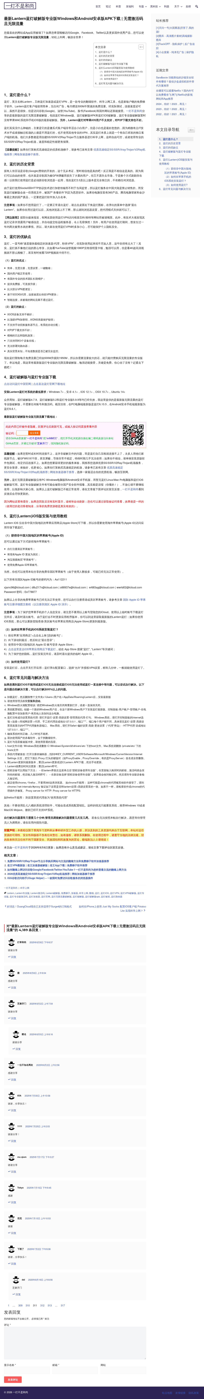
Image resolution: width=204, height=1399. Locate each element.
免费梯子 (65, 893)
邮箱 (55, 1365)
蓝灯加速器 (34, 896)
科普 (118, 6)
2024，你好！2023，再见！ (171, 104)
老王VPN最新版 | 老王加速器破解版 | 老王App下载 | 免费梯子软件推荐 (47, 865)
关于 (176, 6)
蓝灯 (97, 893)
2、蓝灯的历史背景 (104, 55)
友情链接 (180, 1393)
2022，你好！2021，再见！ (171, 114)
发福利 (130, 6)
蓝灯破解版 (78, 896)
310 (28, 1305)
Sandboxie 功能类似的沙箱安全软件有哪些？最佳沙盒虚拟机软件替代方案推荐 (175, 81)
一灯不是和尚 (20, 6)
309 (20, 1305)
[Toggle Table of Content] (139, 47)
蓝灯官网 (45, 896)
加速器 (74, 893)
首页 (98, 6)
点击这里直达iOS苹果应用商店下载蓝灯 (32, 649)
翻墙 (91, 893)
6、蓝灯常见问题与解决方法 (109, 83)
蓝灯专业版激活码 (19, 896)
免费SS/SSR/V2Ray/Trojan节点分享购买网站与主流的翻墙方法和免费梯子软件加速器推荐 (58, 861)
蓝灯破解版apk (92, 896)
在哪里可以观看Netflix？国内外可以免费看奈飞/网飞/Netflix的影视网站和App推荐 (175, 94)
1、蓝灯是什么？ (103, 51)
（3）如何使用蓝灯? (108, 78)
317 (63, 1305)
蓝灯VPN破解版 (128, 893)
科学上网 (24, 887)
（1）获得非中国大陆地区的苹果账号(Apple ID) (121, 71)
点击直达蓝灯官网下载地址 (49, 384)
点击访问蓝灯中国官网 (17, 384)
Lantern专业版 (22, 893)
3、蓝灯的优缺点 (103, 59)
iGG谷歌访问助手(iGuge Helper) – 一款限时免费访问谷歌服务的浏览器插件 (50, 878)
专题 (141, 6)
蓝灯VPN (114, 893)
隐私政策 (194, 1393)
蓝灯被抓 (105, 896)
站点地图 (167, 1393)
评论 (7, 1325)
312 (42, 1305)
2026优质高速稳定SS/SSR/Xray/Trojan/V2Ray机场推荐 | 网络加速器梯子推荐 (51, 874)
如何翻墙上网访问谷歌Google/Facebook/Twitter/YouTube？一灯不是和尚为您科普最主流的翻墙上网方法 (66, 869)
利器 (166, 6)
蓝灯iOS (105, 893)
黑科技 (154, 6)
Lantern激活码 (38, 893)
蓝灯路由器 (116, 896)
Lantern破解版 (53, 893)
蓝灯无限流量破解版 (61, 896)
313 (50, 1305)
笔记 (108, 6)
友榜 (188, 6)
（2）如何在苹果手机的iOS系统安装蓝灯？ (119, 75)
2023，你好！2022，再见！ (171, 109)
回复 (13, 957)
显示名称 (10, 1365)
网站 (103, 1365)
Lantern (10, 893)
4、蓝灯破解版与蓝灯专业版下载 (111, 63)
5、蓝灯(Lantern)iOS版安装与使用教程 (114, 67)
